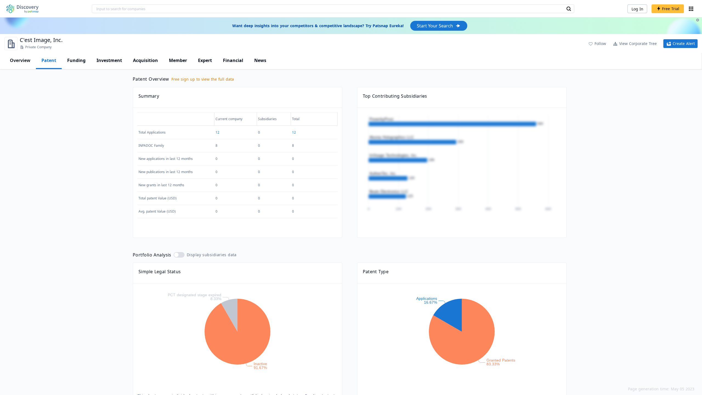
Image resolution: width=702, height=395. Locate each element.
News (260, 60)
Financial (233, 60)
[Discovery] (23, 8)
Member (178, 60)
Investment (109, 60)
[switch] (179, 255)
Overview (20, 60)
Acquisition (145, 60)
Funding (76, 60)
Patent (48, 60)
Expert (205, 60)
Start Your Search (435, 26)
